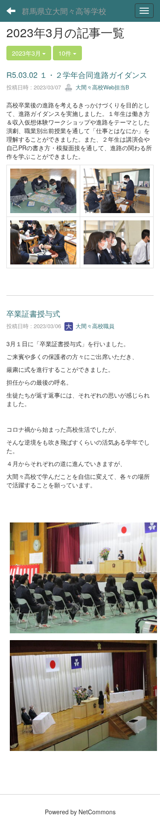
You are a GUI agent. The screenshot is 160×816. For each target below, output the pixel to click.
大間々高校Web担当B (101, 87)
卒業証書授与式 (33, 313)
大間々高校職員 (94, 326)
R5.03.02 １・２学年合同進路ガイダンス (76, 74)
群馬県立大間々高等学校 (64, 10)
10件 (65, 53)
